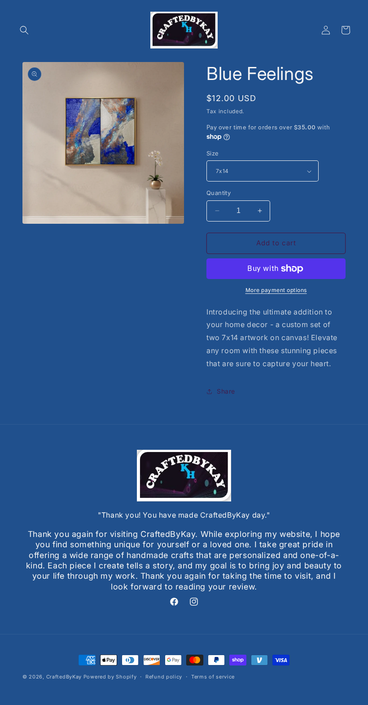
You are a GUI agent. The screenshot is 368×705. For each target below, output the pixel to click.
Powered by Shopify (110, 677)
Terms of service (213, 677)
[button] (24, 30)
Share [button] (226, 391)
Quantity (218, 192)
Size (212, 153)
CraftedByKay (64, 677)
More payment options (276, 290)
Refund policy (163, 677)
